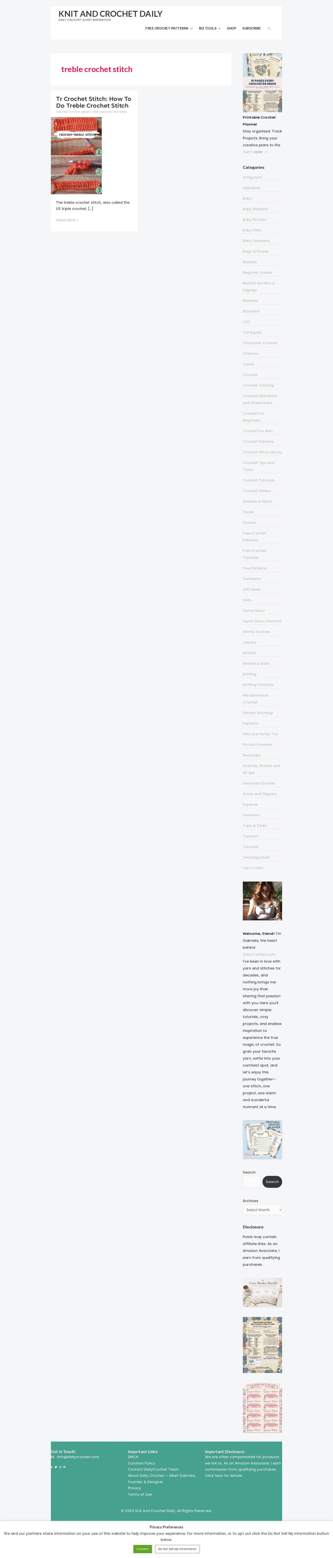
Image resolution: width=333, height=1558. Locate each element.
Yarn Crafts (253, 868)
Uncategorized (256, 857)
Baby (247, 198)
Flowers (250, 522)
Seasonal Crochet (259, 783)
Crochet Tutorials (259, 480)
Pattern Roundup (258, 712)
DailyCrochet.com (259, 954)
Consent (143, 1549)
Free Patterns (255, 568)
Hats (247, 600)
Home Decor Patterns (262, 621)
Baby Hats (252, 230)
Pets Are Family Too (260, 734)
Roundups (252, 755)
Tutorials (251, 846)
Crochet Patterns (258, 441)
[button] (269, 28)
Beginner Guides (257, 272)
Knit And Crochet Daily (110, 13)
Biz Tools (208, 28)
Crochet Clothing (258, 385)
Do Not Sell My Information (177, 1549)
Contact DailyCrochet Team (153, 1469)
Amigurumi (252, 177)
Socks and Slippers (260, 793)
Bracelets (251, 311)
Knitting (249, 674)
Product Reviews (258, 744)
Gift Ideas (252, 589)
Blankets (250, 300)
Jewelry (250, 642)
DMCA (133, 1456)
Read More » (67, 220)
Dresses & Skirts (257, 501)
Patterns (250, 723)
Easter (248, 512)
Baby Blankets (255, 209)
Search (249, 1172)
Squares (250, 804)
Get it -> (255, 152)
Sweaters (251, 815)
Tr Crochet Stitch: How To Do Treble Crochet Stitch (93, 102)
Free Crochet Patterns (167, 28)
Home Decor (254, 610)
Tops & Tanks (255, 825)
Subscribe (251, 28)
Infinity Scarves (256, 631)
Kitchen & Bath (256, 663)
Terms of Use (140, 1494)
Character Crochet (260, 343)
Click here (214, 1475)
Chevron (250, 353)
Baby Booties (255, 219)
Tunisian (250, 836)
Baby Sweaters (256, 240)
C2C (247, 321)
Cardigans (252, 332)
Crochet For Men (258, 431)
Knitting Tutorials (258, 684)
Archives (250, 1200)
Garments (252, 578)
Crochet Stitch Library (73, 112)
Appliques (252, 187)
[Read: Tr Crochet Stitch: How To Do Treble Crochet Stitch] (76, 155)
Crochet (250, 374)
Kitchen (249, 652)
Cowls (248, 364)
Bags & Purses (256, 251)
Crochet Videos (257, 490)
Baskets (250, 262)
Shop (231, 28)
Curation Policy (141, 1463)
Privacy (134, 1488)
